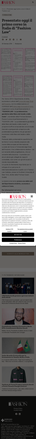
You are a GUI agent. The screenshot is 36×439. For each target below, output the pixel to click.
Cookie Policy (13, 243)
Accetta (18, 235)
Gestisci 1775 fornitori (9, 230)
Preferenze (18, 240)
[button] (32, 196)
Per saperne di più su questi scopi (25, 230)
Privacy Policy (22, 243)
